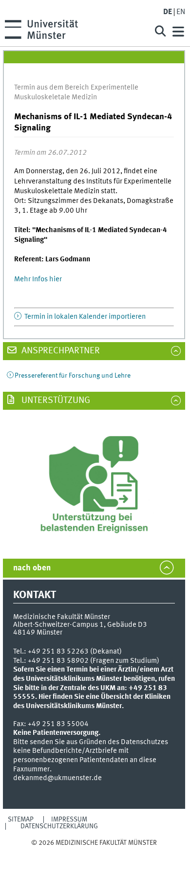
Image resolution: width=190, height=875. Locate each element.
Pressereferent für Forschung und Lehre (73, 375)
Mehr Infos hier (38, 279)
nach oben (32, 568)
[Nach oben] (94, 852)
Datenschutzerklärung (59, 826)
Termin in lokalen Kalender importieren (84, 317)
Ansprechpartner (59, 350)
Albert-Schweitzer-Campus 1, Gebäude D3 (80, 625)
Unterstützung (54, 400)
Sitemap (21, 819)
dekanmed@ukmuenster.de (57, 778)
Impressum (69, 819)
